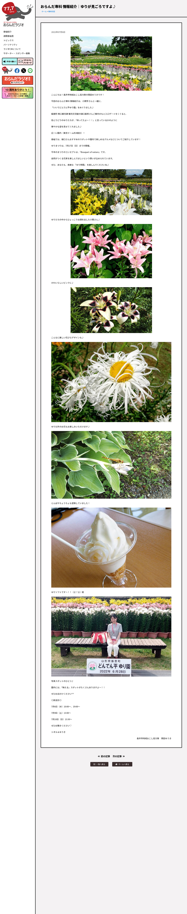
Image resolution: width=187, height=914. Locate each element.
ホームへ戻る (123, 764)
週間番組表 (8, 35)
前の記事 (105, 756)
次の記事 (117, 756)
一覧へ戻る (100, 764)
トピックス (8, 40)
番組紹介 (7, 31)
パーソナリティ (10, 44)
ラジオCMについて (12, 48)
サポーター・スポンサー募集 (16, 53)
